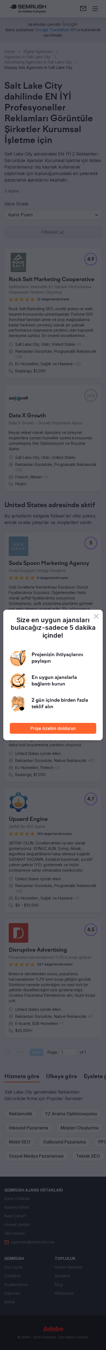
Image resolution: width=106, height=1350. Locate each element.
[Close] (96, 616)
